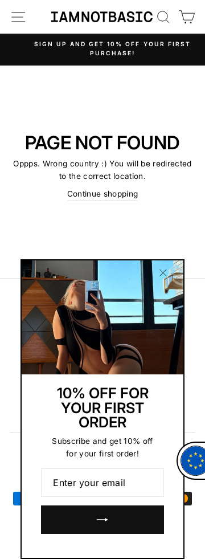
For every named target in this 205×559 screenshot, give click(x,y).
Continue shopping (102, 193)
